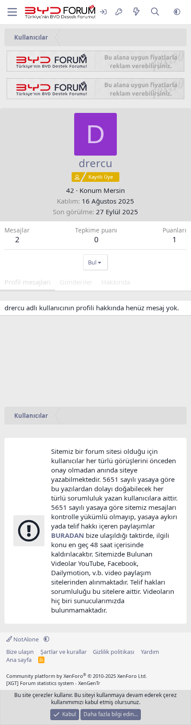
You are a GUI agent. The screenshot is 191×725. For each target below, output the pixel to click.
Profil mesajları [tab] (27, 281)
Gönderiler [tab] (76, 281)
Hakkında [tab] (115, 281)
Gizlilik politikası (113, 652)
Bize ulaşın (20, 652)
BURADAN (67, 535)
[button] (177, 12)
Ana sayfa (19, 660)
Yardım (150, 652)
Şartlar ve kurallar (63, 652)
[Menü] (12, 12)
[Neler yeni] (136, 12)
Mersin (114, 190)
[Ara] (155, 12)
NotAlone (26, 639)
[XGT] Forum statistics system (53, 683)
